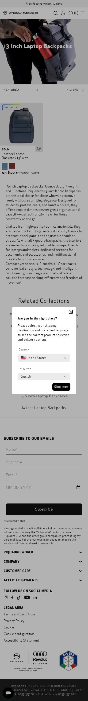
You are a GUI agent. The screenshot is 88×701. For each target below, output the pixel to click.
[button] (71, 312)
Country (24, 349)
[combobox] (33, 358)
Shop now (61, 387)
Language (25, 368)
